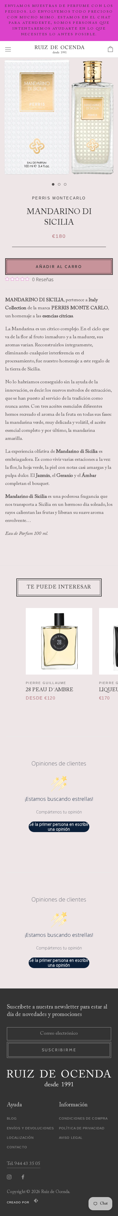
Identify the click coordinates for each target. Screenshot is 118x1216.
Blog (12, 1118)
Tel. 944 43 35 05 (23, 1163)
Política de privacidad (82, 1128)
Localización (20, 1137)
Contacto (17, 1147)
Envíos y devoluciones (30, 1128)
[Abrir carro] (110, 49)
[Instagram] (9, 1177)
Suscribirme (59, 1049)
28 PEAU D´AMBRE (49, 690)
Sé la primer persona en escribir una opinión (58, 826)
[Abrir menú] (8, 49)
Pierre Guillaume (46, 683)
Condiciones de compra (83, 1118)
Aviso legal (70, 1137)
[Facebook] (23, 1177)
